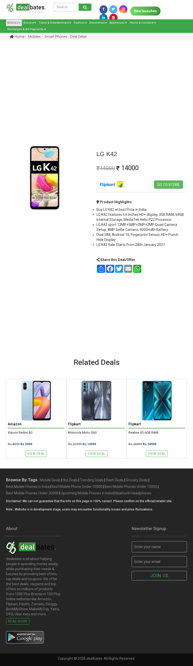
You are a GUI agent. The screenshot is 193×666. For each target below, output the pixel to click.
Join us (159, 575)
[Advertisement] (92, 83)
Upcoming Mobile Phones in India (87, 493)
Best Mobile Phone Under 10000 (77, 487)
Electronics (97, 22)
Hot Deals (70, 480)
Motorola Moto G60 (82, 432)
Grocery (28, 22)
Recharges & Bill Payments (25, 29)
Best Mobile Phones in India (27, 487)
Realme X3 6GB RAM (143, 432)
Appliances (117, 22)
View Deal (36, 453)
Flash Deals (115, 480)
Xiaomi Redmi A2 (20, 432)
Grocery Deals (137, 480)
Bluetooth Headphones (133, 493)
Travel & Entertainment (54, 22)
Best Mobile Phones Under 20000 (32, 493)
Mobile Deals (50, 480)
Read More (17, 621)
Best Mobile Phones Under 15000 (131, 487)
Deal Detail (78, 37)
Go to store (168, 185)
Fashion (79, 22)
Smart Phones (55, 37)
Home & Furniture (142, 22)
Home (19, 37)
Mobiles (12, 22)
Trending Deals (92, 480)
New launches (145, 11)
